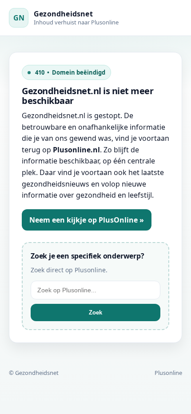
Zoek (95, 312)
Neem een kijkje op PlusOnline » (86, 220)
